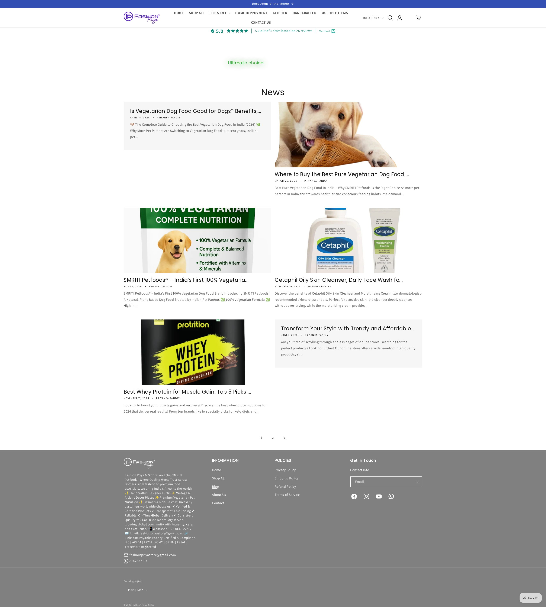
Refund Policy (285, 486)
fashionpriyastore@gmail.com (152, 555)
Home (216, 470)
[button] (220, 13)
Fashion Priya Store (143, 604)
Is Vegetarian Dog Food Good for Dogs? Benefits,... (195, 111)
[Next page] (284, 438)
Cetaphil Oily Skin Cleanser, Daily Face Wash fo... (339, 280)
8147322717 (138, 561)
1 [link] (261, 437)
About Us (219, 494)
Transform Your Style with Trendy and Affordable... (348, 328)
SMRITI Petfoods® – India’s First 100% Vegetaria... (186, 280)
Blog (215, 486)
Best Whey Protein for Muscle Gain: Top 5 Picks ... (187, 391)
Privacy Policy (285, 470)
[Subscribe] (417, 482)
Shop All (218, 478)
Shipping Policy (287, 478)
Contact (218, 503)
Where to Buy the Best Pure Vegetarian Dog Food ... (342, 174)
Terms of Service (287, 494)
